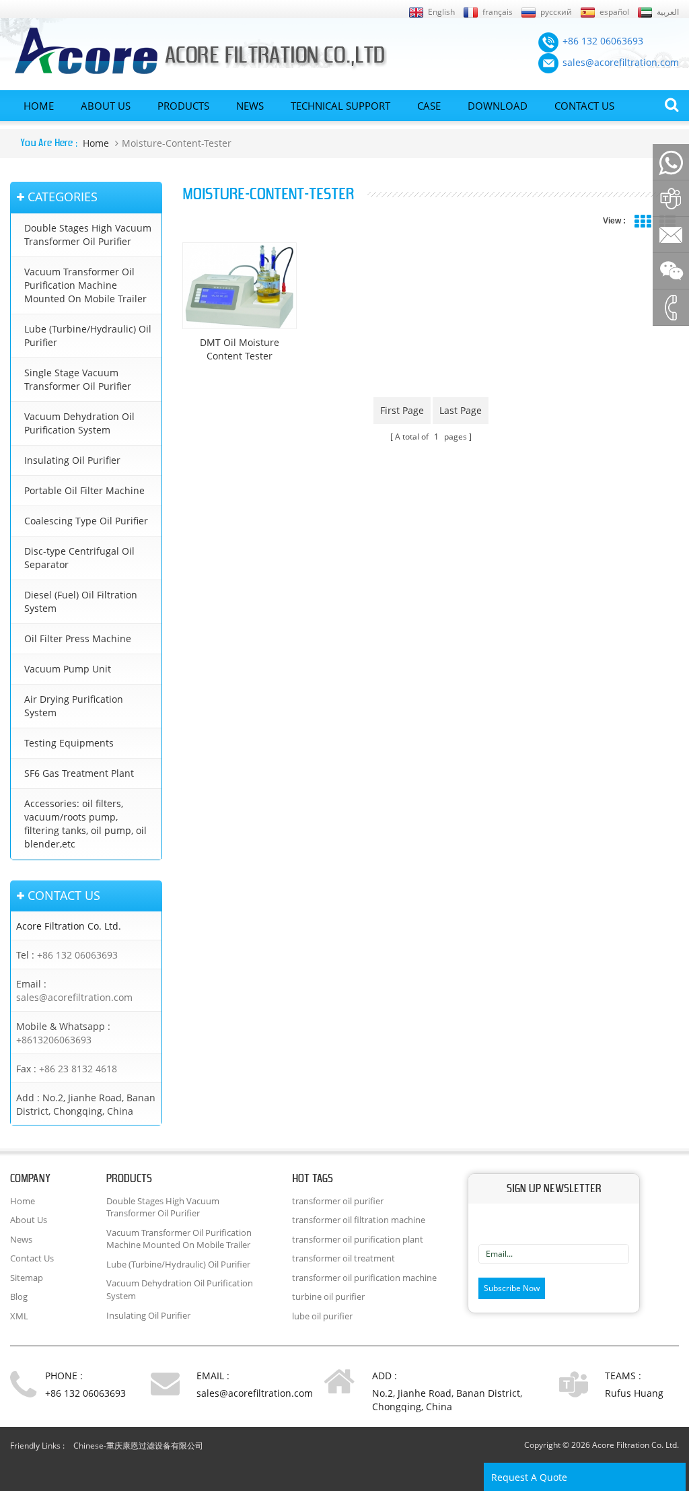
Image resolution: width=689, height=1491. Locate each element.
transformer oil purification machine (364, 1278)
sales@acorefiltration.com (74, 997)
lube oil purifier (322, 1316)
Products (183, 106)
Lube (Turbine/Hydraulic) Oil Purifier (87, 335)
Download (498, 106)
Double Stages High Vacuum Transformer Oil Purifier (87, 234)
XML (19, 1316)
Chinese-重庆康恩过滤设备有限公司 (138, 1445)
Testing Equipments (69, 742)
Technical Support (340, 106)
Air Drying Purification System (73, 706)
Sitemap (26, 1278)
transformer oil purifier (338, 1201)
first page (402, 410)
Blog (19, 1296)
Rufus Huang (634, 1393)
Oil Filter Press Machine (77, 638)
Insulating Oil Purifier (72, 460)
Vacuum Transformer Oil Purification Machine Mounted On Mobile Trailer (85, 285)
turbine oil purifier (328, 1296)
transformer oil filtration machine (358, 1220)
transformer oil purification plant (357, 1239)
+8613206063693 (54, 1039)
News (250, 106)
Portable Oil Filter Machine (84, 490)
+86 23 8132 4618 (78, 1068)
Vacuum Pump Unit (67, 668)
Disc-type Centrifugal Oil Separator (79, 558)
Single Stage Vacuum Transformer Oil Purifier (77, 379)
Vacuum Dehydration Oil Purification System (79, 423)
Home (39, 106)
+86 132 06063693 (77, 954)
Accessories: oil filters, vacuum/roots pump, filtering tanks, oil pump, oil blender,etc (85, 823)
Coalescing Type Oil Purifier (86, 520)
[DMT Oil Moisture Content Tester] (239, 285)
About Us (106, 106)
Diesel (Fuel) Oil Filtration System (80, 601)
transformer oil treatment (343, 1258)
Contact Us (584, 106)
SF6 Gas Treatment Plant (79, 773)
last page (460, 410)
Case (429, 106)
